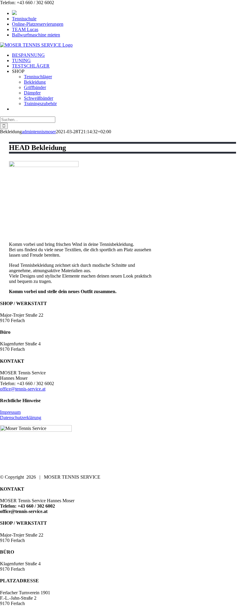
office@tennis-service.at (22, 388)
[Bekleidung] (44, 165)
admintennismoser (39, 131)
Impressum (10, 412)
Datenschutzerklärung (20, 417)
